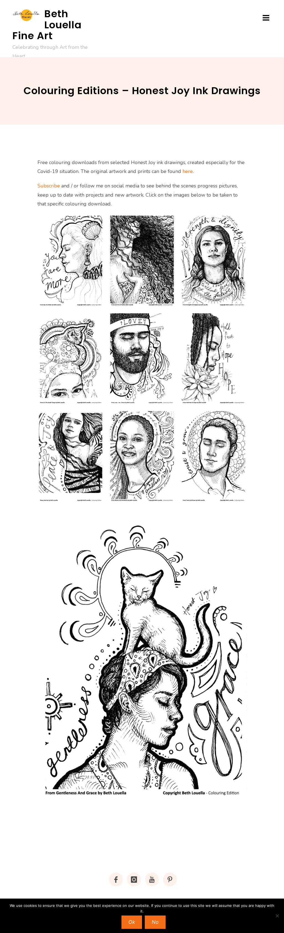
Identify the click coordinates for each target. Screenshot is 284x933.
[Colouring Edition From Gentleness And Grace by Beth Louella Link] (141, 653)
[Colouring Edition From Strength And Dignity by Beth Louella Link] (213, 260)
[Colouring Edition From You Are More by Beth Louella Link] (70, 260)
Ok (131, 922)
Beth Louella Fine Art (47, 25)
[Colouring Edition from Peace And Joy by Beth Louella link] (70, 456)
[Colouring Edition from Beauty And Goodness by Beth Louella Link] (142, 456)
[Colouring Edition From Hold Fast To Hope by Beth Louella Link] (213, 358)
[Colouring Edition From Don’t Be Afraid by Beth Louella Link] (142, 260)
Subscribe (48, 185)
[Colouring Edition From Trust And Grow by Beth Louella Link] (213, 456)
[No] (277, 916)
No (155, 922)
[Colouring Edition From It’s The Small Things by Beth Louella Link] (70, 358)
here (187, 171)
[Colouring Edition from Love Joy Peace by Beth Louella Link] (142, 358)
